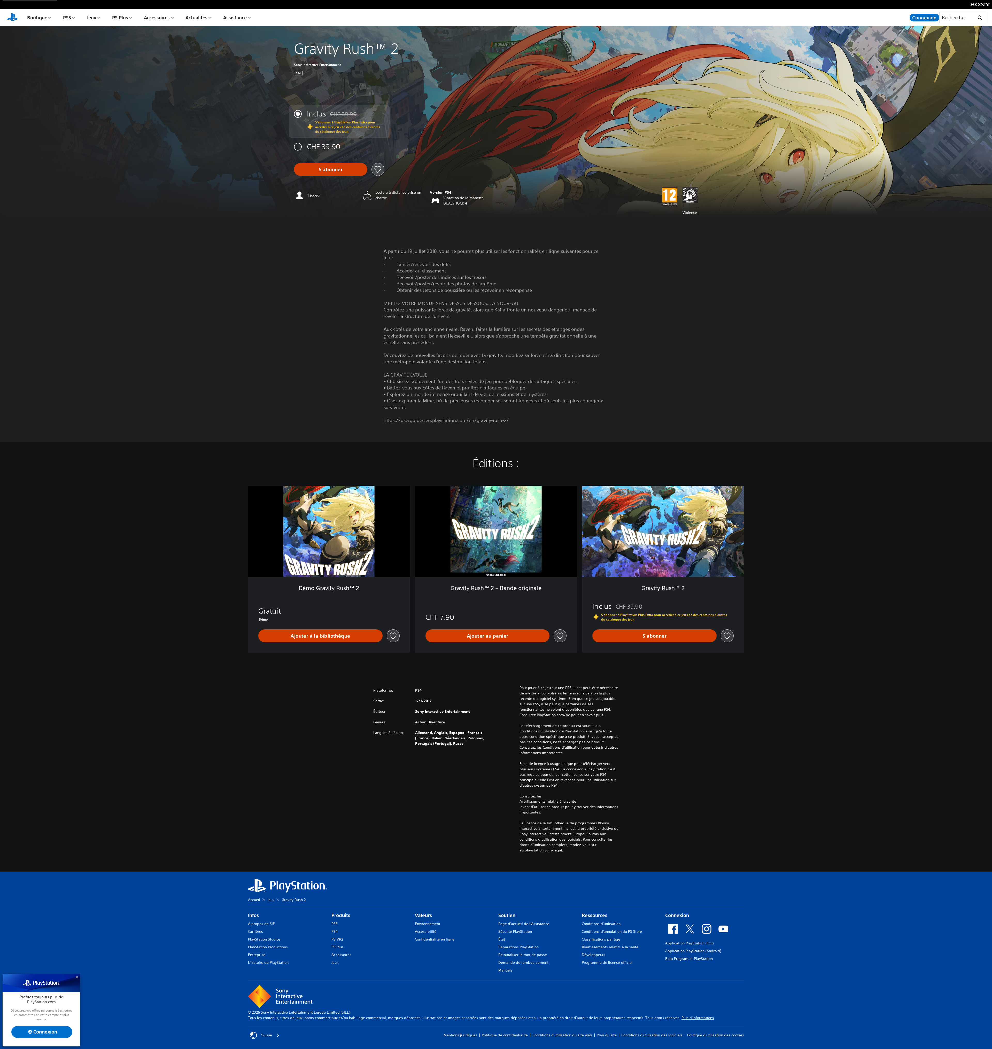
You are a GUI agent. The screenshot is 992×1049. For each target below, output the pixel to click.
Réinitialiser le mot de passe (522, 954)
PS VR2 (337, 939)
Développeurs (593, 954)
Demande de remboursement (523, 962)
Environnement (427, 923)
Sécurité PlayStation (515, 931)
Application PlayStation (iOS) (689, 943)
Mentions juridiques (460, 1035)
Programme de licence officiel (607, 962)
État (501, 939)
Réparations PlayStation (518, 947)
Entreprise (256, 954)
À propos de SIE (261, 923)
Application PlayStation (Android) (693, 951)
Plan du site (607, 1035)
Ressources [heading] (594, 915)
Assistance (235, 17)
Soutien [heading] (506, 915)
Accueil (254, 899)
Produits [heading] (340, 915)
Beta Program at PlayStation (689, 958)
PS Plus (120, 17)
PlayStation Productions (268, 947)
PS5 (67, 17)
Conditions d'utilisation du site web (562, 1035)
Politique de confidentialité (505, 1035)
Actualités (196, 17)
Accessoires (157, 17)
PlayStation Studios (264, 939)
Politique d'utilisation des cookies (715, 1035)
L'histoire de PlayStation (268, 962)
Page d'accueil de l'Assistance (523, 923)
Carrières (255, 931)
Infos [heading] (253, 915)
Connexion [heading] (677, 915)
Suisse (266, 1035)
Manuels (505, 970)
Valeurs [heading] (423, 915)
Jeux (91, 17)
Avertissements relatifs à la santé (548, 801)
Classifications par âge (601, 939)
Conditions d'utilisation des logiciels (652, 1035)
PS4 (334, 931)
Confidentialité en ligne (434, 939)
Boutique (37, 17)
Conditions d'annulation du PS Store (612, 931)
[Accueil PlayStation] (12, 18)
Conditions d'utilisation (601, 923)
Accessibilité (425, 931)
